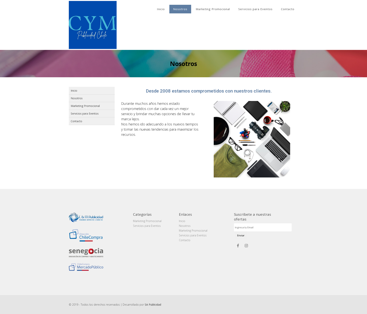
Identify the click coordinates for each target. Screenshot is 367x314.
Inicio (161, 9)
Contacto (287, 9)
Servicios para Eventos (255, 9)
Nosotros (180, 9)
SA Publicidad (153, 304)
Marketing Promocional (213, 9)
